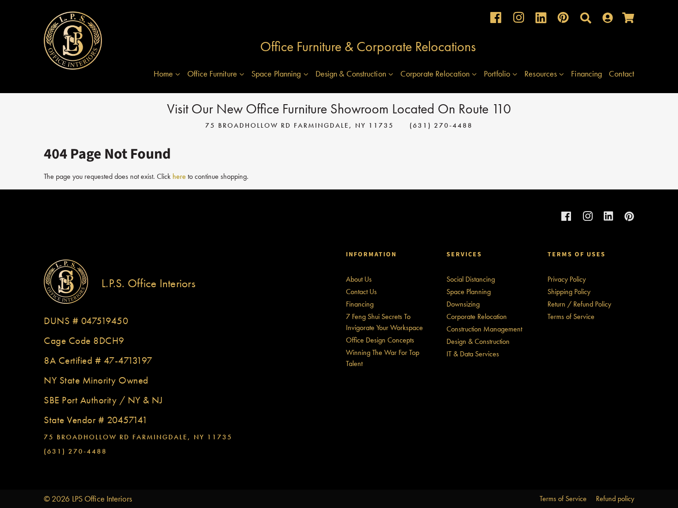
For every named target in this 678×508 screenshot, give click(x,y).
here (179, 176)
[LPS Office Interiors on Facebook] (496, 19)
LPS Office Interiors (102, 498)
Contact (621, 73)
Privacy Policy (566, 279)
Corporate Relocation (435, 73)
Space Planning (277, 73)
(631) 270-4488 (441, 125)
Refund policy (615, 498)
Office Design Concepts (380, 340)
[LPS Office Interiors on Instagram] (518, 19)
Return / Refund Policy (579, 304)
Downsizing (463, 304)
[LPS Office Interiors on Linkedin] (541, 20)
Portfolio (498, 73)
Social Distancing (470, 279)
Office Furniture (213, 73)
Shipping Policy (568, 291)
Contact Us (361, 291)
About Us (359, 279)
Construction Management (484, 329)
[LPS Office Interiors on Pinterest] (563, 19)
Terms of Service (571, 316)
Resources (541, 73)
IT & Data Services (472, 354)
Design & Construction (351, 73)
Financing (586, 73)
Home (164, 73)
